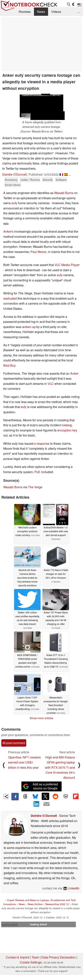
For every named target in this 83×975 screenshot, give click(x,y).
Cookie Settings (31, 962)
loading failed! (10, 924)
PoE (37, 472)
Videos (56, 11)
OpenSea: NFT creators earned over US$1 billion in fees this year (24, 762)
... (78, 11)
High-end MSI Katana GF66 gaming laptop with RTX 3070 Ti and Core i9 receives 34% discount (60, 767)
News (41, 11)
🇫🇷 (61, 174)
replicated (10, 298)
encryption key (67, 430)
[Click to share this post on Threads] (25, 796)
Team (35, 957)
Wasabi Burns (63, 193)
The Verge (35, 487)
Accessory (11, 180)
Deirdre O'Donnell (14, 174)
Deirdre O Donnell (44, 815)
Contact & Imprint (17, 957)
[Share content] (6, 796)
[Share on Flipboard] (75, 796)
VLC (51, 383)
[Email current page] (46, 804)
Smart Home (12, 185)
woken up (29, 327)
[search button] (68, 4)
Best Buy (9, 365)
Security (48, 180)
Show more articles (41, 718)
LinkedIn (73, 888)
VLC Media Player (67, 265)
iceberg (67, 425)
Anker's (8, 231)
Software (61, 180)
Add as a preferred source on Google (45, 786)
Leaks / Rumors (30, 180)
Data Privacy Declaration (59, 957)
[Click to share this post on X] (45, 796)
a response (41, 443)
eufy (14, 203)
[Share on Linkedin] (36, 804)
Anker (74, 373)
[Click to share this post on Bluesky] (35, 796)
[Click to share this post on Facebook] (15, 796)
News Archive (35, 904)
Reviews (25, 11)
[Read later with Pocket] (65, 796)
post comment (15, 743)
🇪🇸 (66, 174)
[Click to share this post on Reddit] (55, 796)
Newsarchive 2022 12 (57, 904)
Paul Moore (38, 252)
